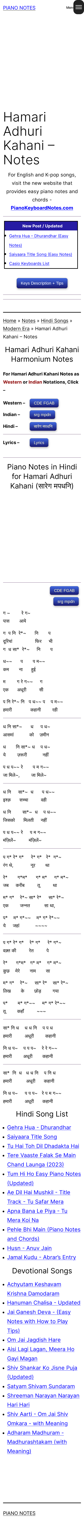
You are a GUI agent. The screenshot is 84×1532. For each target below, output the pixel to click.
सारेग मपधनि (43, 426)
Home (9, 321)
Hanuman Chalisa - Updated (44, 1302)
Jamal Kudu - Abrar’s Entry (41, 1257)
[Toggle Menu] (78, 7)
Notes (28, 321)
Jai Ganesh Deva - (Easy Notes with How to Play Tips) (39, 1321)
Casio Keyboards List (29, 263)
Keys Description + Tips (42, 283)
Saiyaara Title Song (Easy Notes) (40, 254)
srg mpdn (42, 414)
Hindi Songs (54, 321)
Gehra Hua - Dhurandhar (39, 1127)
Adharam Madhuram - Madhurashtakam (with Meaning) (37, 1441)
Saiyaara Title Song (32, 1136)
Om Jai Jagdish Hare (34, 1339)
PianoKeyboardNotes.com (42, 208)
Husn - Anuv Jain (29, 1248)
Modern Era (16, 328)
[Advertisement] (42, 60)
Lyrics (39, 442)
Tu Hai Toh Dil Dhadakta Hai (43, 1146)
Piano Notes (19, 8)
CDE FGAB (44, 403)
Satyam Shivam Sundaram (41, 1386)
